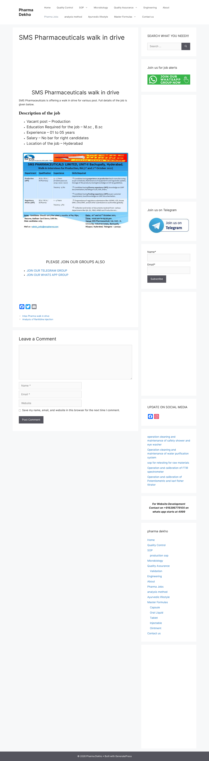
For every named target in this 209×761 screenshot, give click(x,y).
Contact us (148, 16)
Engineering (150, 7)
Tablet (154, 617)
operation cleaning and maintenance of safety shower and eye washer (168, 440)
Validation (156, 571)
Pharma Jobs (51, 16)
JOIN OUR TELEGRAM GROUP (47, 270)
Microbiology (101, 7)
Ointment (155, 628)
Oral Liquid (156, 612)
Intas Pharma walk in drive (35, 316)
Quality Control (65, 7)
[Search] (185, 46)
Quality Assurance (124, 7)
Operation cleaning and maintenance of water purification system (168, 453)
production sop (159, 555)
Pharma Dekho (26, 12)
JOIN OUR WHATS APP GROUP (47, 275)
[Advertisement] (75, 67)
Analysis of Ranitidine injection (37, 319)
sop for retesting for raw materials (168, 462)
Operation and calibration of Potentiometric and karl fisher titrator (165, 480)
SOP (81, 7)
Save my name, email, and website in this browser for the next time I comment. (71, 410)
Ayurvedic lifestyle (98, 16)
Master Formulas (123, 16)
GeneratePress (123, 756)
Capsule (155, 607)
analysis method (73, 16)
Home (47, 7)
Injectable (156, 623)
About (166, 7)
